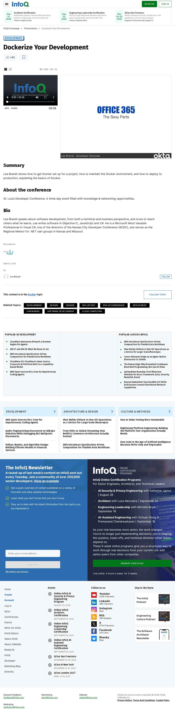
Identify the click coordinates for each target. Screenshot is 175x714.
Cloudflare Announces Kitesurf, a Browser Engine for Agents (30, 343)
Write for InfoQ (12, 627)
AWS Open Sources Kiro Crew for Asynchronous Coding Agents (33, 373)
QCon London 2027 (65, 673)
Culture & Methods (135, 411)
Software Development (61, 311)
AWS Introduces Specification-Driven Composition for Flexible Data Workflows (30, 355)
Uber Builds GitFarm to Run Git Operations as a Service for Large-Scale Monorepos (146, 350)
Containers (33, 311)
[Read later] (23, 57)
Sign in (165, 4)
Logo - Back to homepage (20, 4)
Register (149, 4)
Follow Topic (157, 294)
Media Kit (9, 649)
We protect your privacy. (17, 571)
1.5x (51, 69)
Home (7, 589)
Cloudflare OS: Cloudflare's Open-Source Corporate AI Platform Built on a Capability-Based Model (32, 364)
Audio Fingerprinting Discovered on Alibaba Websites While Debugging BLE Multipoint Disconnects (30, 433)
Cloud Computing (92, 311)
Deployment (140, 305)
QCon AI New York (64, 664)
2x (56, 69)
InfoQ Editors (11, 633)
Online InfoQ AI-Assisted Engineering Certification (63, 644)
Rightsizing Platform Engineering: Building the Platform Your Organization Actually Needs (144, 431)
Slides (14, 108)
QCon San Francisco (65, 656)
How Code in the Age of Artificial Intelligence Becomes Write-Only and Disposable (145, 443)
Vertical (5, 69)
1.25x (45, 69)
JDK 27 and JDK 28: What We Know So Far (29, 349)
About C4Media (12, 644)
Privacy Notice (124, 700)
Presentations (30, 28)
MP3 (7, 108)
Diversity (9, 671)
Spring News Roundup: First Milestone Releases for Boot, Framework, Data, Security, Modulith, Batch (147, 374)
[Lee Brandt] (6, 276)
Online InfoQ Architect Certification (61, 613)
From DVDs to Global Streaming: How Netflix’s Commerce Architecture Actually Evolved (86, 433)
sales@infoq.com (49, 697)
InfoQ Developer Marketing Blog (12, 660)
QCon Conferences (11, 614)
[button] (32, 564)
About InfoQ (10, 638)
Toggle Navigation (6, 4)
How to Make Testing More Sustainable (142, 419)
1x (41, 69)
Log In (8, 605)
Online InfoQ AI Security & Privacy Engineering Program (64, 597)
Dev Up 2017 (88, 305)
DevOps (54, 305)
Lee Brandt (15, 277)
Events (8, 622)
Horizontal (10, 69)
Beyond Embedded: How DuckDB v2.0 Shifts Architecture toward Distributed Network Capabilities (145, 385)
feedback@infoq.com (14, 697)
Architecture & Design (81, 411)
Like (12, 57)
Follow (166, 277)
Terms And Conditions (144, 700)
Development (13, 38)
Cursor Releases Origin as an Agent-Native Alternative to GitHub (145, 358)
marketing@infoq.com (14, 707)
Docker (32, 294)
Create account (9, 597)
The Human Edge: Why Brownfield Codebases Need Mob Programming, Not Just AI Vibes (146, 365)
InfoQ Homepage (11, 28)
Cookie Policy (163, 700)
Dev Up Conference (114, 305)
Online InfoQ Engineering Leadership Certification (61, 627)
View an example (46, 481)
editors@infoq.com (88, 697)
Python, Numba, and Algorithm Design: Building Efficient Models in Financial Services (26, 447)
